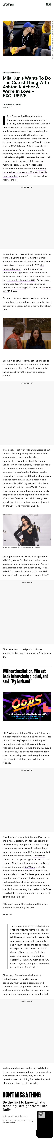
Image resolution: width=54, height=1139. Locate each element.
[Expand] (40, 1113)
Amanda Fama (13, 104)
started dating (18, 287)
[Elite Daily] (9, 4)
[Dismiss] (49, 1113)
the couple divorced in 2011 (21, 280)
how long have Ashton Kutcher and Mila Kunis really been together (25, 172)
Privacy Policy (10, 1122)
